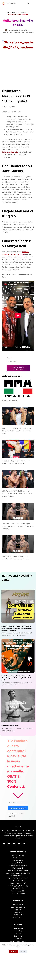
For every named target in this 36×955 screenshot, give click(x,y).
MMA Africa (16, 868)
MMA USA (15, 881)
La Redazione (18, 928)
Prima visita (18, 912)
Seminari (16, 888)
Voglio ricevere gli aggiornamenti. (18, 368)
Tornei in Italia (16, 893)
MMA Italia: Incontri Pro (15, 878)
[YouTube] (19, 844)
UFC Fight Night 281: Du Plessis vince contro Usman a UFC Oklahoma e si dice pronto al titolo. (17, 493)
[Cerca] (28, 3)
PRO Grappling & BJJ (15, 886)
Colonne (16, 858)
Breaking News (18, 917)
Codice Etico (18, 931)
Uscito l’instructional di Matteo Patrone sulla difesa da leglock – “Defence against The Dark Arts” (16, 678)
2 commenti (29, 32)
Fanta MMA (16, 863)
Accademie (16, 855)
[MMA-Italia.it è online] (18, 389)
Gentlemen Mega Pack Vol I (10, 725)
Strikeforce (20, 32)
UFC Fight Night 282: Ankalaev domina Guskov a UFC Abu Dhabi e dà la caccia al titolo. (17, 430)
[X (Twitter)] (9, 844)
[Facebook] (4, 844)
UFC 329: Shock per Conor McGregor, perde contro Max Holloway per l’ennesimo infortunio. (17, 526)
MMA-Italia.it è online (10, 401)
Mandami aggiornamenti (18, 808)
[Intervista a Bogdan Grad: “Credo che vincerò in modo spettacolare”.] (18, 449)
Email (9, 358)
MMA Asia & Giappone (16, 870)
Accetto (13, 951)
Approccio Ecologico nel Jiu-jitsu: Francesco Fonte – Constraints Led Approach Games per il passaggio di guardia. (16, 628)
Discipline (16, 860)
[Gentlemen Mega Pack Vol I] (18, 705)
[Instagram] (14, 844)
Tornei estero (16, 891)
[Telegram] (24, 844)
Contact (18, 933)
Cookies (18, 910)
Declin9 (23, 951)
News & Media (15, 883)
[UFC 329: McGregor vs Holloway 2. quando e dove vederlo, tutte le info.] (18, 544)
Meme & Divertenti (16, 865)
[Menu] (32, 3)
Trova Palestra (18, 915)
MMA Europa (16, 876)
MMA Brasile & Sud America (16, 873)
